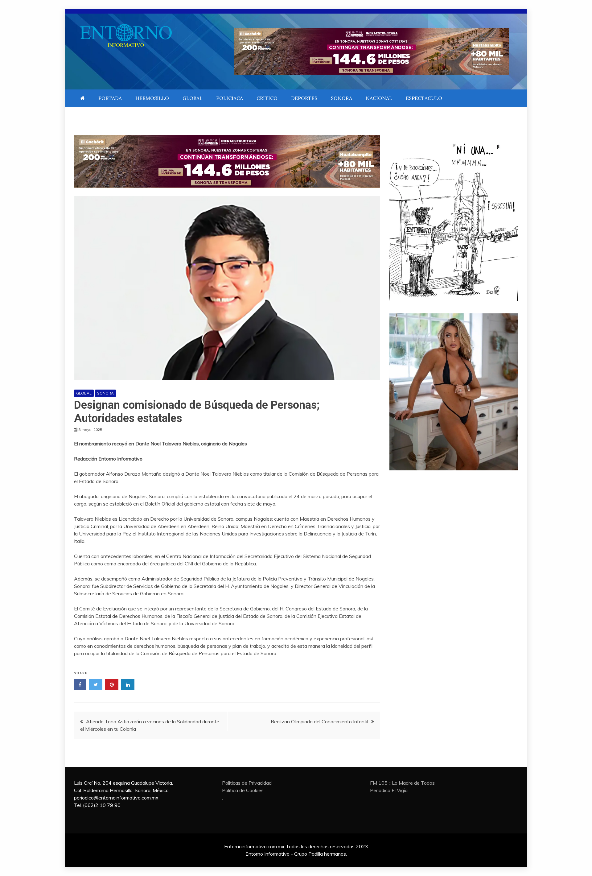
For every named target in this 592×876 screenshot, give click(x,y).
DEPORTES (304, 98)
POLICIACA (229, 98)
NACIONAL (379, 98)
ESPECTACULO (424, 98)
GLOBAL (193, 98)
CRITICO (267, 98)
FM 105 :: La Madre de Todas (402, 783)
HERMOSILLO (152, 98)
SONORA (341, 98)
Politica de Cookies (243, 790)
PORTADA (110, 98)
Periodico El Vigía (389, 790)
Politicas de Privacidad (247, 783)
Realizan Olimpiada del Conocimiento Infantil (319, 721)
